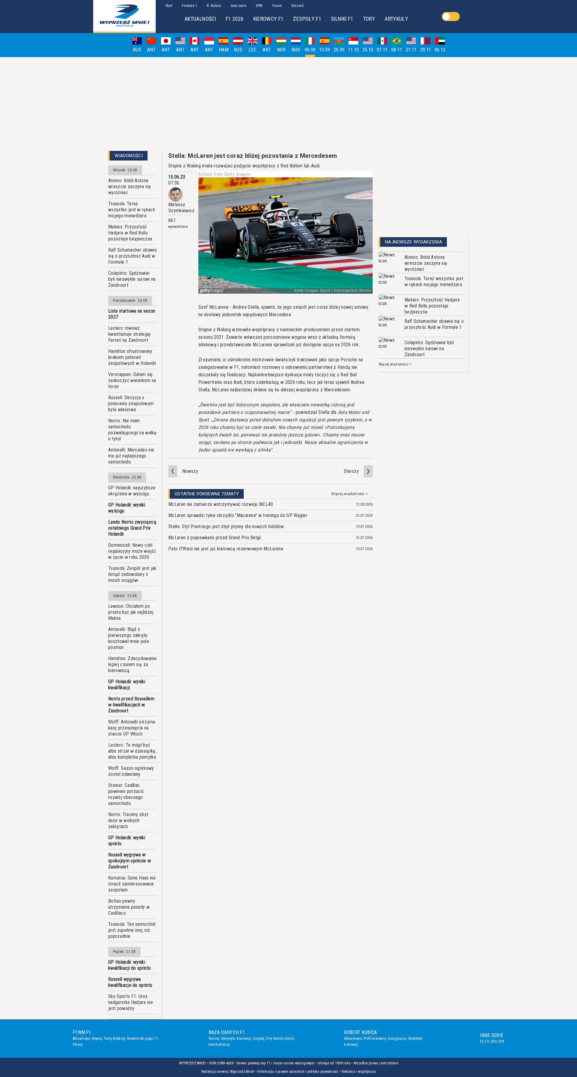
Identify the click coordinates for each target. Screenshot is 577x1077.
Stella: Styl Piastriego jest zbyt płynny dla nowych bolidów (226, 526)
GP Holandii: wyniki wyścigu (126, 508)
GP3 (501, 1041)
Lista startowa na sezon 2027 (131, 314)
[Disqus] (270, 650)
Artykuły (119, 1038)
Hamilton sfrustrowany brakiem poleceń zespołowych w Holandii (132, 357)
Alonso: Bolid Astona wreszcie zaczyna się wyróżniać (129, 186)
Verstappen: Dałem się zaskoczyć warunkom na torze (132, 380)
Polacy (78, 1044)
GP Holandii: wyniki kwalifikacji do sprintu (129, 965)
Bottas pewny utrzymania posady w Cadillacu (129, 907)
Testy (107, 1038)
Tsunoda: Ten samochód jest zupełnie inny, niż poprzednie (132, 930)
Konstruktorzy (219, 1044)
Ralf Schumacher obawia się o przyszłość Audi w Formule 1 (132, 256)
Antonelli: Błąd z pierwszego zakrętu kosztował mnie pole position (128, 638)
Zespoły (258, 1038)
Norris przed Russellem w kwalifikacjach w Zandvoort (131, 705)
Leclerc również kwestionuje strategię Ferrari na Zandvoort (129, 334)
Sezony (214, 1038)
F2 (482, 1041)
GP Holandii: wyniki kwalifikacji (126, 684)
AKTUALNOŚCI (200, 19)
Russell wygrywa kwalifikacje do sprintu (130, 982)
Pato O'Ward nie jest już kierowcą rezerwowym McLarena (225, 549)
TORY (369, 19)
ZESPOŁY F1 (307, 19)
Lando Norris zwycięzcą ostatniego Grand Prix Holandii (132, 528)
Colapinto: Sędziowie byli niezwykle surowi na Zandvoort (132, 279)
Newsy (97, 1038)
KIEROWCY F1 (268, 19)
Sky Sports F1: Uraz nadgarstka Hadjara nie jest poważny (130, 1002)
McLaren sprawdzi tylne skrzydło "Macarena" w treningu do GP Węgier (237, 515)
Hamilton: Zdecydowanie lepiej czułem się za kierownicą (132, 664)
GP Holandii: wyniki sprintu (126, 840)
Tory (269, 1038)
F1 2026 (235, 19)
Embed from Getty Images (224, 174)
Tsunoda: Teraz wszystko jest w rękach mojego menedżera (131, 210)
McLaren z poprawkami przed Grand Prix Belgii (214, 537)
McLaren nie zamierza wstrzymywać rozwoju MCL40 (220, 504)
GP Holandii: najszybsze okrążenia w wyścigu (131, 491)
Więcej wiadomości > (349, 494)
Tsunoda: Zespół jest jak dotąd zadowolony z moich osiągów (132, 574)
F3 (487, 1041)
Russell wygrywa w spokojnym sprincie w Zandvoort (129, 861)
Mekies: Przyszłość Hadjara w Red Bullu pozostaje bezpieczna (130, 233)
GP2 (494, 1041)
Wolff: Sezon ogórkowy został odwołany (131, 771)
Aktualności (81, 1038)
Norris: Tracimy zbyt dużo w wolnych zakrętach (128, 820)
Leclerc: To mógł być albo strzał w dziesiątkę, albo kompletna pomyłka (132, 751)
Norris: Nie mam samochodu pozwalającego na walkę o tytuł (132, 430)
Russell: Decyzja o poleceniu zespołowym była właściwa (131, 403)
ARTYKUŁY (396, 19)
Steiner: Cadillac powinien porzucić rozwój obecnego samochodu (126, 794)
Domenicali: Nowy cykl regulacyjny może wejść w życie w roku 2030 (132, 551)
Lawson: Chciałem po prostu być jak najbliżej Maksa (131, 612)
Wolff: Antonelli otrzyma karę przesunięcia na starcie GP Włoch (131, 728)
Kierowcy (243, 1038)
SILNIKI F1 (342, 19)
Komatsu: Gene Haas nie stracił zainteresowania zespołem (132, 884)
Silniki (289, 1038)
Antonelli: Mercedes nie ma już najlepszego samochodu (131, 456)
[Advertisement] (288, 104)
